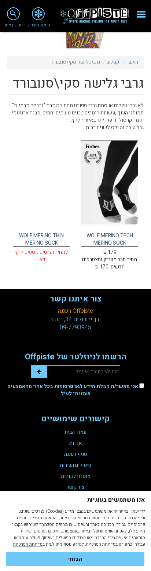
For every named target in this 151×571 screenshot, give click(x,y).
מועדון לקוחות (76, 476)
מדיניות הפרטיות (28, 544)
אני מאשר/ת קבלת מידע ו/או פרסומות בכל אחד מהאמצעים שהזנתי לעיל (73, 390)
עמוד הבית (75, 432)
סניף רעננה (75, 454)
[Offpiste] (94, 16)
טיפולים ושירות (75, 465)
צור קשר (76, 487)
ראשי (132, 62)
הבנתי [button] (75, 559)
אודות (75, 443)
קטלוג (113, 62)
